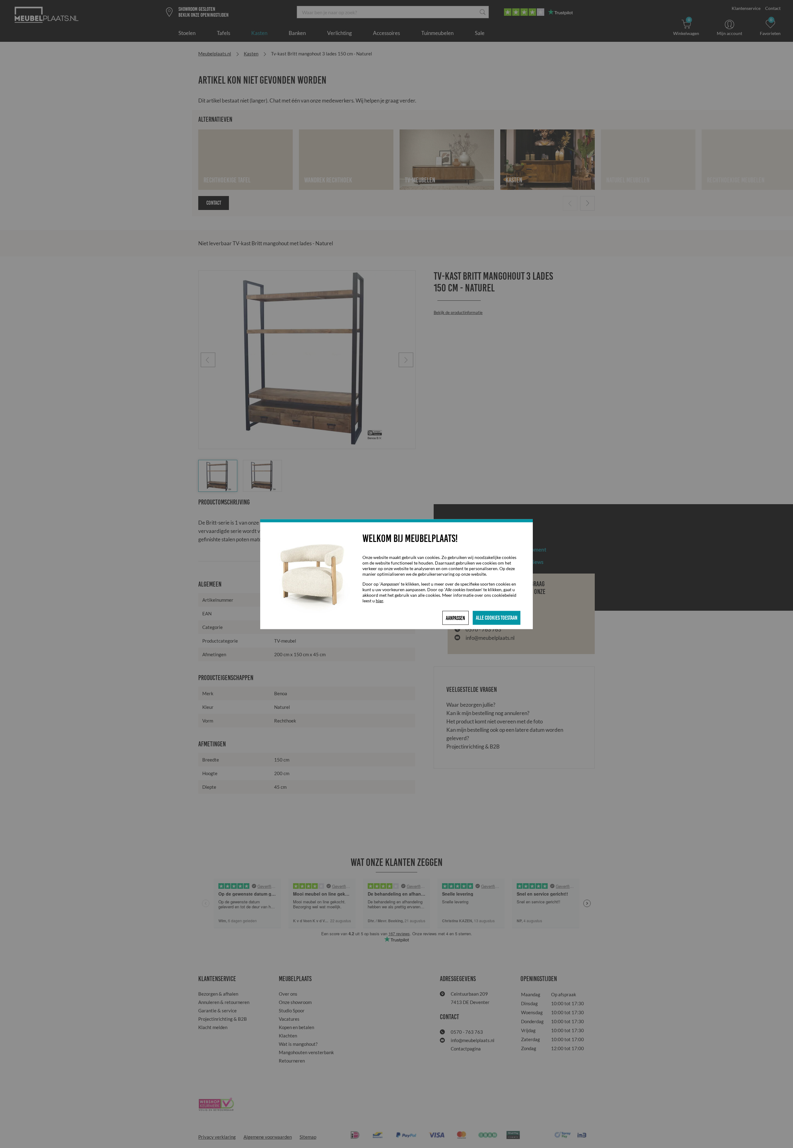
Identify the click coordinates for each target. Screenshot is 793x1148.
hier (379, 600)
